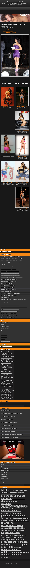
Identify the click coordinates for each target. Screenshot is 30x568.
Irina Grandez (6, 372)
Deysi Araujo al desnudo (16, 503)
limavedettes (8, 523)
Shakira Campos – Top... (8, 106)
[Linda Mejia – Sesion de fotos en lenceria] (22, 145)
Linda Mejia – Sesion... (22, 156)
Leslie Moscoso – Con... (22, 106)
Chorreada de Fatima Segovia (7, 419)
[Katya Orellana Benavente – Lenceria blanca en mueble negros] (22, 120)
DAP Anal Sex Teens (5, 326)
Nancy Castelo (4, 390)
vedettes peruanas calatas (15, 552)
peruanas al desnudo (16, 535)
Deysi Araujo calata (9, 505)
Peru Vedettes (4, 482)
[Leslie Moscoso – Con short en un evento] (22, 96)
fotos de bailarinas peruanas (13, 518)
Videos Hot (5, 408)
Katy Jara (9, 378)
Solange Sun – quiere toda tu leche (8, 431)
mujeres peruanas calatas (23, 184)
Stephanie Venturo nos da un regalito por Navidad (11, 258)
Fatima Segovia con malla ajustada (8, 285)
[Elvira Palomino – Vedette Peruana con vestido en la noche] (22, 197)
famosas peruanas (22, 508)
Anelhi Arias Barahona (6, 354)
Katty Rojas (3, 378)
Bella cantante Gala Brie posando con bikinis (10, 273)
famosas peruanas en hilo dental (13, 514)
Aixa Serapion (4, 351)
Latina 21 (3, 339)
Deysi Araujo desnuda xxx (10, 507)
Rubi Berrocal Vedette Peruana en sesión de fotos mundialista (14, 306)
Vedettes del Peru (4, 322)
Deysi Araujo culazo (9, 506)
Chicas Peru (3, 330)
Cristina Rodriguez (7, 358)
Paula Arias (5, 391)
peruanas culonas (11, 537)
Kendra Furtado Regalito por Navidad (8, 269)
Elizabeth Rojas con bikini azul (7, 287)
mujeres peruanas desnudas (10, 533)
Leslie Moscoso (6, 380)
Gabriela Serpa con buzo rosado (7, 283)
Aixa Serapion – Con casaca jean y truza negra (10, 304)
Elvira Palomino (6, 366)
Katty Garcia (10, 377)
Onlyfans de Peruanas (5, 328)
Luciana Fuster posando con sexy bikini (9, 279)
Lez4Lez (2, 324)
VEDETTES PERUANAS (15, 1)
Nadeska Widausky (8, 389)
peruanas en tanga (17, 542)
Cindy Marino (5, 356)
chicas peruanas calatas (18, 499)
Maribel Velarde (5, 384)
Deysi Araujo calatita (17, 505)
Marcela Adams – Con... (8, 182)
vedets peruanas (17, 547)
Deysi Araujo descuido (18, 506)
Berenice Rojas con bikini (6, 291)
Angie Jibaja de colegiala (6, 297)
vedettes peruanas (11, 549)
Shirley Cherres (6, 397)
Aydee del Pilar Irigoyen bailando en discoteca (10, 293)
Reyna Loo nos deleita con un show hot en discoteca (12, 262)
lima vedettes (21, 520)
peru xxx (9, 547)
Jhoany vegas (9, 376)
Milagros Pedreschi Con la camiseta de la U (10, 309)
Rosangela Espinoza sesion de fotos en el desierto (11, 260)
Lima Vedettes (4, 335)
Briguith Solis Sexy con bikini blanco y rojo (9, 311)
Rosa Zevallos (8, 392)
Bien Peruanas (4, 332)
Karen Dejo (4, 377)
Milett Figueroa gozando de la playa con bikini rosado (12, 277)
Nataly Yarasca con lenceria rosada (8, 317)
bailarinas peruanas (23, 108)
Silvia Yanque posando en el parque (8, 266)
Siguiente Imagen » (11, 32)
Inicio (15, 8)
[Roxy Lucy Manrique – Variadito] (8, 144)
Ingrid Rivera (4, 371)
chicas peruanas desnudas (9, 502)
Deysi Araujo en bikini (20, 507)
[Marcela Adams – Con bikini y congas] (8, 171)
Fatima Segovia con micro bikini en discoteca (10, 275)
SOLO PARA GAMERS (5, 341)
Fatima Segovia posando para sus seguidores (10, 256)
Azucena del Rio (10, 354)
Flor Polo (8, 369)
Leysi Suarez (4, 382)
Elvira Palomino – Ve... (22, 208)
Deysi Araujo (7, 361)
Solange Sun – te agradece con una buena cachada (12, 434)
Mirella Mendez (8, 386)
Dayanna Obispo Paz (6, 359)
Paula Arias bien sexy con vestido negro (9, 315)
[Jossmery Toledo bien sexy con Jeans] (22, 171)
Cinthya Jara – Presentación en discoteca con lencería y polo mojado (13, 300)
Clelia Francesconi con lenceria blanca (9, 289)
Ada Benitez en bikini (5, 410)
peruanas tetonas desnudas (16, 544)
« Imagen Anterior (7, 29)
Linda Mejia (11, 382)
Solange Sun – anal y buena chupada (9, 428)
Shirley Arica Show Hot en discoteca (8, 313)
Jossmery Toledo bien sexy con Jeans (9, 281)
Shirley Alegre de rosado (6, 264)
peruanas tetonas (5, 544)
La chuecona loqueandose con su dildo (9, 422)
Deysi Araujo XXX (13, 508)
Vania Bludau (9, 398)
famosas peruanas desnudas (11, 511)
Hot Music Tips (4, 337)
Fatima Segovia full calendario (7, 425)
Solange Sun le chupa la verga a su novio (9, 437)
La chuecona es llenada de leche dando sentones (11, 413)
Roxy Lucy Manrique (5, 394)
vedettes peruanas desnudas (11, 555)
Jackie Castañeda (6, 373)
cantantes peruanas (10, 494)
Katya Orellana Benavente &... (22, 130)
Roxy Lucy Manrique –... (8, 153)
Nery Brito (9, 390)
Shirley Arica (8, 395)
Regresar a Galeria (8, 31)
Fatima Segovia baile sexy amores (8, 416)
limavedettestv (9, 525)
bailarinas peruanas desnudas (8, 108)
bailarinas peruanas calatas (8, 185)
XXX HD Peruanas (4, 472)
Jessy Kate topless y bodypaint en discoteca (10, 271)
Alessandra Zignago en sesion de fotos (9, 295)
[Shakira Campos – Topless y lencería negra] (8, 96)
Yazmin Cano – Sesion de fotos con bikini (9, 302)
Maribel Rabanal (5, 383)
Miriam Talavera (5, 387)
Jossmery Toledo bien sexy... (22, 182)
